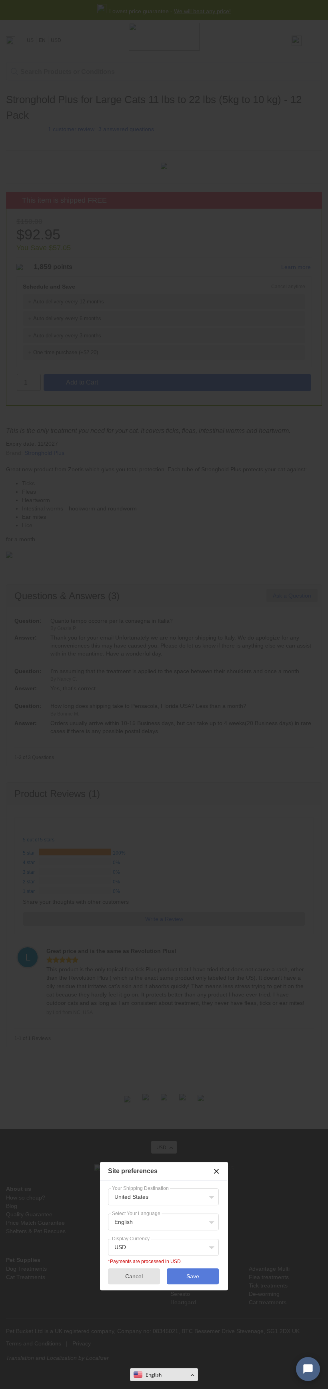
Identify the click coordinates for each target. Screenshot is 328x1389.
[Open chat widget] (308, 1369)
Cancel (134, 1276)
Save (192, 1276)
